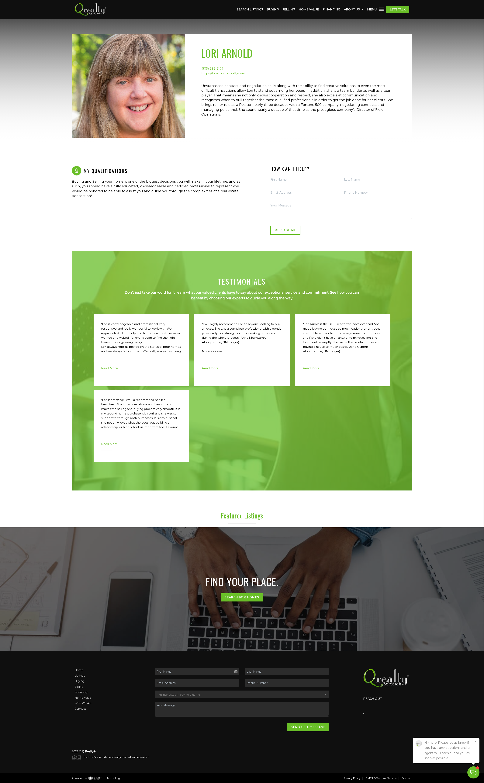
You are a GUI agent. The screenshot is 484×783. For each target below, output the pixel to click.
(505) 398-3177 (212, 68)
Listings (80, 675)
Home (79, 670)
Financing (81, 692)
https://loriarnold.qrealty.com (223, 73)
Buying (79, 681)
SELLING (288, 9)
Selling (79, 686)
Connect (80, 708)
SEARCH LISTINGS (250, 9)
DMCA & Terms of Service (381, 778)
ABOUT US (352, 9)
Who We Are (83, 703)
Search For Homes (242, 597)
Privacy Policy (352, 778)
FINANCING (331, 9)
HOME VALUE (309, 9)
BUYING (273, 9)
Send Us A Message (308, 727)
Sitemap (407, 778)
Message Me (285, 230)
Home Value (83, 697)
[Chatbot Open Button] (473, 772)
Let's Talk (398, 9)
